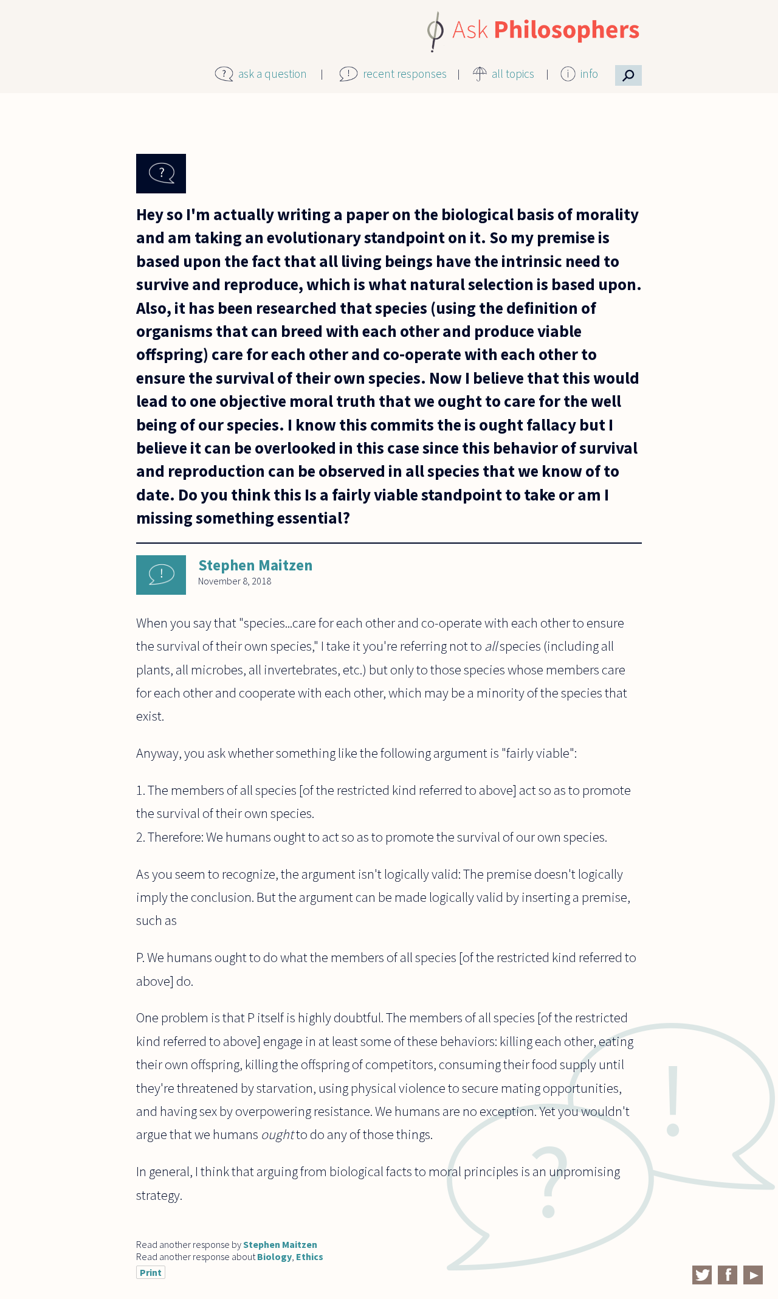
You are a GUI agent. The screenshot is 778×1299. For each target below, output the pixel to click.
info (589, 73)
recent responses (405, 73)
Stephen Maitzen (255, 565)
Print (151, 1272)
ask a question (272, 73)
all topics (513, 73)
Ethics (309, 1256)
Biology (274, 1256)
